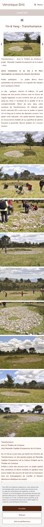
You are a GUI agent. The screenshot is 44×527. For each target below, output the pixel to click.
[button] (22, 20)
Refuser (22, 515)
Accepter (22, 509)
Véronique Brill (13, 5)
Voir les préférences (22, 521)
